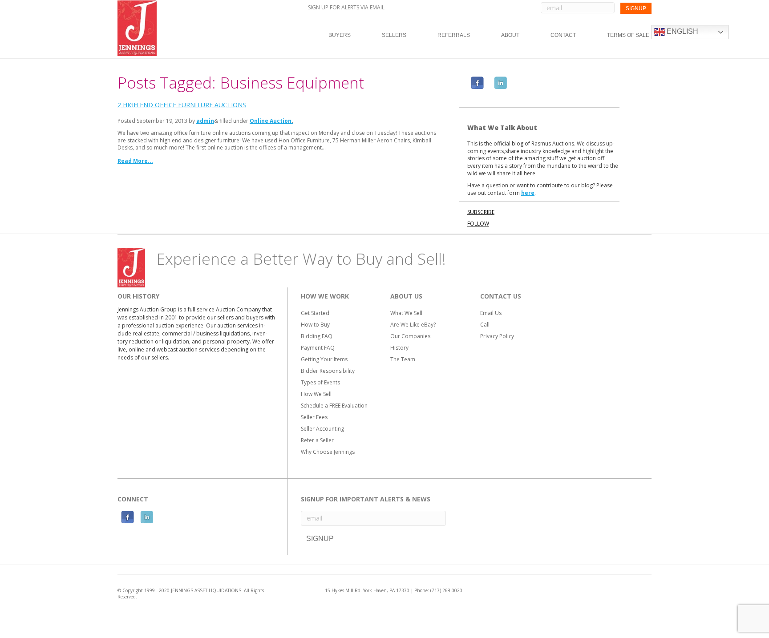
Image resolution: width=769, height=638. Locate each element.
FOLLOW (478, 223)
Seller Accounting (322, 428)
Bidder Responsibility (328, 371)
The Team (402, 359)
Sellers (394, 35)
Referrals (453, 35)
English (681, 31)
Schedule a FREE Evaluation (334, 405)
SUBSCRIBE (480, 212)
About (510, 35)
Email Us (491, 313)
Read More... (135, 161)
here (527, 193)
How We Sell (316, 394)
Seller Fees (314, 417)
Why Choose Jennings (328, 452)
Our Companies (410, 336)
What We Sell (406, 313)
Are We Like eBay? (413, 324)
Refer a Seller (317, 440)
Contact (563, 35)
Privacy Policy (497, 336)
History (399, 347)
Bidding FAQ (316, 336)
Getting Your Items (324, 359)
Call (485, 324)
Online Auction (270, 121)
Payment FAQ (318, 347)
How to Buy (315, 324)
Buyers (339, 35)
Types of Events (320, 382)
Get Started (315, 313)
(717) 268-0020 (446, 590)
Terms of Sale (628, 35)
